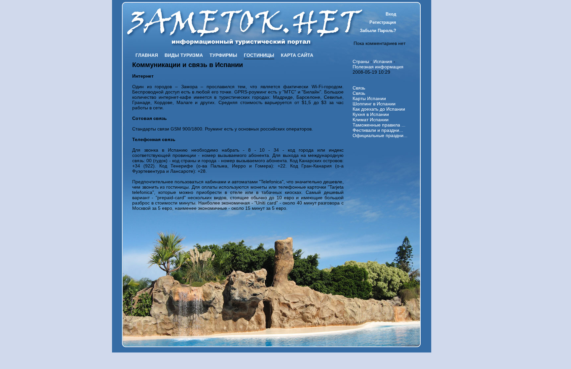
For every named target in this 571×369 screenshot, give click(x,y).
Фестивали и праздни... (378, 130)
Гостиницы (259, 55)
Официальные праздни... (380, 135)
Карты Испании (369, 98)
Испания (382, 61)
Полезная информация (378, 66)
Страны (361, 61)
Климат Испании (371, 119)
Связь (359, 88)
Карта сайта (297, 55)
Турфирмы (223, 55)
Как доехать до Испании (379, 109)
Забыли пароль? (378, 30)
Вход (391, 14)
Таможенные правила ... (379, 125)
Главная (146, 55)
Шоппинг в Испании (374, 103)
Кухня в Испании (371, 114)
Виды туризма (184, 55)
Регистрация (382, 22)
